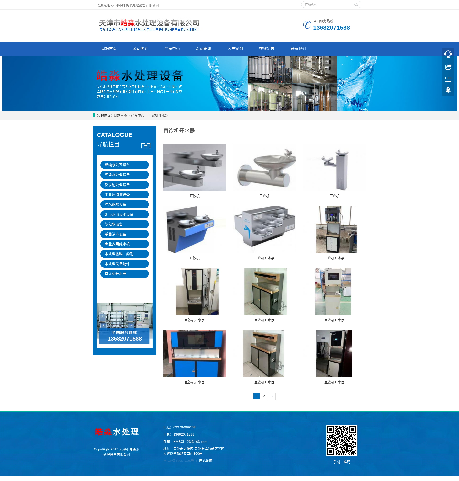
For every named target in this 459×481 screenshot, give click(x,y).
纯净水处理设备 (117, 175)
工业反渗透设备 (117, 194)
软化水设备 (114, 224)
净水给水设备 (115, 204)
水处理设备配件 (117, 264)
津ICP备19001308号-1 (180, 461)
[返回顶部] (448, 91)
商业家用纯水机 (117, 244)
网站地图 (206, 461)
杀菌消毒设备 (115, 234)
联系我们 (298, 49)
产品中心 (172, 49)
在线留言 (266, 49)
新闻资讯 (203, 49)
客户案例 (235, 49)
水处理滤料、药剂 (119, 254)
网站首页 (109, 49)
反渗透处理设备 (117, 185)
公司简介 (140, 49)
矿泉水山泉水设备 (119, 214)
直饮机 (195, 196)
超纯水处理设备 (117, 165)
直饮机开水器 (157, 115)
